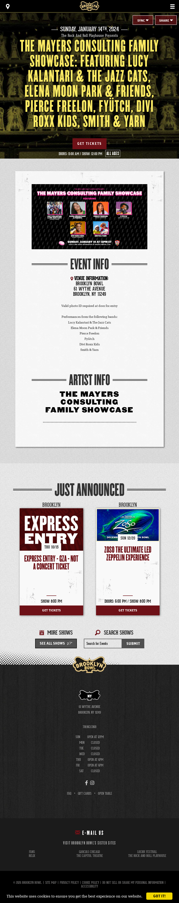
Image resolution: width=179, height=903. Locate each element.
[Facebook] (86, 782)
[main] (89, 339)
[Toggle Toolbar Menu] (7, 6)
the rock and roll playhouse (147, 856)
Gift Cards (84, 793)
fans (32, 852)
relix (32, 856)
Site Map (51, 883)
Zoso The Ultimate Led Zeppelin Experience (127, 554)
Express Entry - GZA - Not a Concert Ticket (51, 563)
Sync (141, 20)
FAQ (69, 793)
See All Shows (52, 643)
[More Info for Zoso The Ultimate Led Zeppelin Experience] (128, 524)
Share (164, 20)
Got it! (159, 896)
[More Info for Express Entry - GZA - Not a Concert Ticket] (51, 529)
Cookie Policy (90, 883)
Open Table (105, 793)
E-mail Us (93, 833)
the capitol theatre (89, 856)
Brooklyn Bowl (89, 6)
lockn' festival (147, 852)
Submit (133, 643)
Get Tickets (89, 143)
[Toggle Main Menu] (172, 6)
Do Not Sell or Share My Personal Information (133, 883)
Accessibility (89, 886)
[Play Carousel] (162, 505)
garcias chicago (89, 852)
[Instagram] (92, 782)
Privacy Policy (69, 883)
